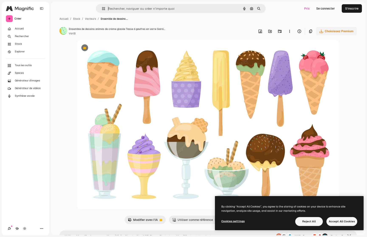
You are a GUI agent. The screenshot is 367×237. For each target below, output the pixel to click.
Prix (307, 8)
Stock (76, 19)
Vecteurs (90, 19)
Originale (105, 48)
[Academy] (17, 228)
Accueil (63, 19)
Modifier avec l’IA (143, 221)
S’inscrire (352, 8)
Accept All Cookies (342, 221)
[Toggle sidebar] (41, 8)
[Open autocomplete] (102, 8)
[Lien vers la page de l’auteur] (63, 31)
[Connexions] (9, 228)
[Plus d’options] (289, 31)
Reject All (309, 221)
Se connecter (325, 8)
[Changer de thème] (24, 228)
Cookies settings (233, 221)
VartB (72, 33)
